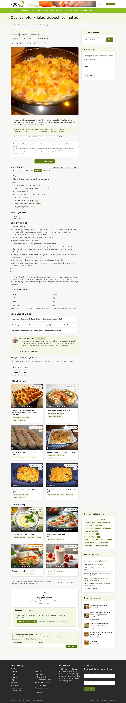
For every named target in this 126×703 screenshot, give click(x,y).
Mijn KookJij (15, 682)
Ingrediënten (39, 674)
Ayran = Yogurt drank (55, 571)
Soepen (106, 528)
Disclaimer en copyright (43, 682)
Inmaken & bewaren (53, 458)
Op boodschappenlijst (56, 167)
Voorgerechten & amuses (34, 537)
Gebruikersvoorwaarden (43, 680)
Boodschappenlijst (17, 691)
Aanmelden (71, 646)
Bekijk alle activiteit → (92, 589)
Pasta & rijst (106, 540)
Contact (13, 674)
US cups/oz (46, 170)
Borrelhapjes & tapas (91, 534)
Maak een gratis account (27, 621)
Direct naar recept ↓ (20, 137)
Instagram (105, 700)
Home (14, 10)
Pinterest (28, 44)
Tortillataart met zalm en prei (58, 411)
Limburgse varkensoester (98, 605)
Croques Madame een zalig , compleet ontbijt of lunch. (99, 625)
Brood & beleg (60, 539)
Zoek (109, 40)
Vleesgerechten (103, 522)
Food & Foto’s (56, 10)
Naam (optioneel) (17, 642)
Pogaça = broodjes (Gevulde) (23, 571)
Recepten (23, 10)
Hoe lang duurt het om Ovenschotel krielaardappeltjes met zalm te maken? (40, 325)
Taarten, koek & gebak (28, 574)
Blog (76, 10)
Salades (88, 545)
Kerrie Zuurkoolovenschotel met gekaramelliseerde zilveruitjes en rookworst (24, 413)
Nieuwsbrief (15, 685)
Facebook (112, 700)
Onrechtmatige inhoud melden (42, 689)
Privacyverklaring (40, 685)
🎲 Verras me (86, 10)
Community (39, 693)
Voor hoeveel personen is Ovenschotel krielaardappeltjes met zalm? (37, 319)
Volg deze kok (42, 38)
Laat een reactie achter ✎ (54, 137)
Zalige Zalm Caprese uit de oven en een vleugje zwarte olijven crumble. (100, 615)
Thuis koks (38, 672)
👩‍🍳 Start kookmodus (44, 161)
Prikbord (14, 672)
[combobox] (94, 39)
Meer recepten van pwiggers (29, 351)
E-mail (41, 642)
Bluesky (97, 700)
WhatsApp (19, 44)
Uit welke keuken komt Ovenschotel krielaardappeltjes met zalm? (36, 331)
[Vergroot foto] (13, 112)
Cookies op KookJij (41, 677)
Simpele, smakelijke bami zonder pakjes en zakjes (101, 633)
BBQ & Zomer (43, 10)
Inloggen (101, 4)
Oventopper (94, 641)
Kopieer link (37, 43)
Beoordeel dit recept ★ (36, 137)
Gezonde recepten (101, 545)
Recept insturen (16, 688)
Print (45, 43)
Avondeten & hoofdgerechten (19, 31)
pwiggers (30, 338)
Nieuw (33, 10)
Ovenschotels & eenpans (36, 31)
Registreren (110, 4)
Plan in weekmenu (71, 167)
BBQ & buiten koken (91, 540)
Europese (53, 132)
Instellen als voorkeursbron (65, 583)
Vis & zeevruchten (90, 531)
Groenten (88, 542)
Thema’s (68, 10)
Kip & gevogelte (101, 542)
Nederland (62, 132)
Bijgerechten (34, 457)
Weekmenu (38, 669)
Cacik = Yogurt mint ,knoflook (23, 534)
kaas (36, 201)
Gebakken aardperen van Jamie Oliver (62, 452)
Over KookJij (15, 669)
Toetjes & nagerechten (19, 537)
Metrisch (37, 170)
